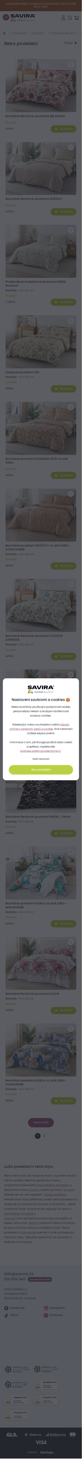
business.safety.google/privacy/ (40, 751)
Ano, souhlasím (41, 770)
